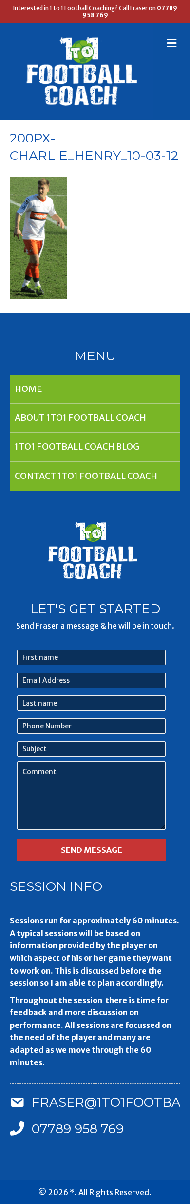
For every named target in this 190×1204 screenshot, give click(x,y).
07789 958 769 (78, 1128)
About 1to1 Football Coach (80, 417)
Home (28, 388)
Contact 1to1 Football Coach (86, 475)
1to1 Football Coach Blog (77, 446)
